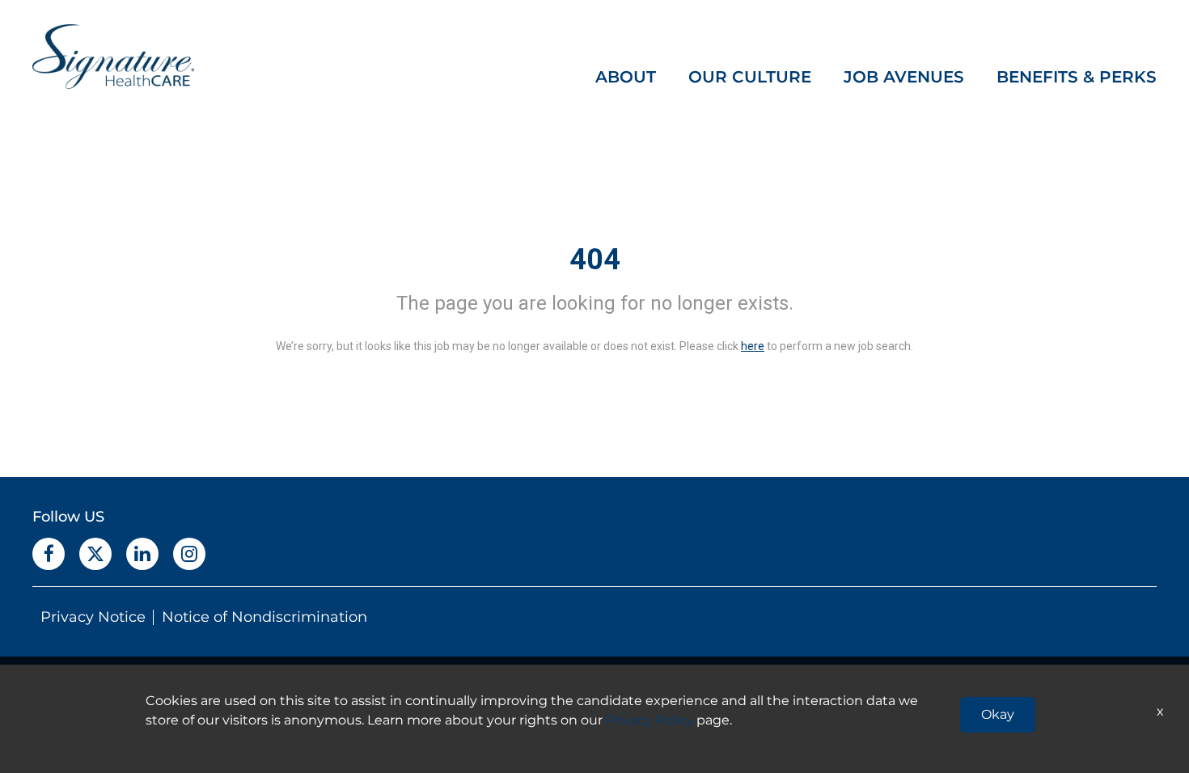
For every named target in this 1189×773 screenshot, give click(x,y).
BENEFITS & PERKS (1076, 77)
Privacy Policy (649, 720)
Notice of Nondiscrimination (264, 617)
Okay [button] (997, 714)
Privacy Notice (93, 617)
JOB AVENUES (904, 77)
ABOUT (625, 77)
